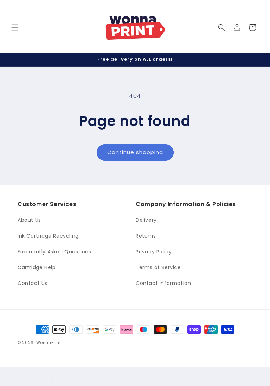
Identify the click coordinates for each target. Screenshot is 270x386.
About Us (29, 220)
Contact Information (163, 283)
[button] (14, 27)
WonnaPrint (48, 342)
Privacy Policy (154, 251)
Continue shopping (135, 152)
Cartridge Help (37, 267)
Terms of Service (158, 267)
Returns (146, 235)
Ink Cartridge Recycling (48, 235)
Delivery (146, 220)
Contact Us (32, 283)
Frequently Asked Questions (54, 251)
